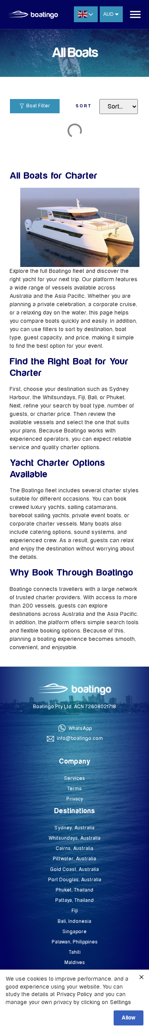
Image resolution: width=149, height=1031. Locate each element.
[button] (135, 14)
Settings (120, 1002)
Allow (128, 1018)
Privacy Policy (74, 994)
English (86, 14)
